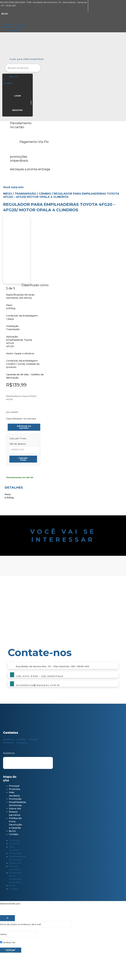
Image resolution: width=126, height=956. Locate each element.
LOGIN (17, 96)
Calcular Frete (23, 459)
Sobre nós (15, 808)
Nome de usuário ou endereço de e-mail (20, 924)
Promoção (15, 798)
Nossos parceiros (14, 813)
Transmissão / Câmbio (33, 193)
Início (7, 193)
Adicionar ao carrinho (24, 427)
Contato (13, 834)
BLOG (12, 831)
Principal (14, 785)
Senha (3, 934)
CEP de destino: (17, 444)
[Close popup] (7, 918)
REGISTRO (17, 110)
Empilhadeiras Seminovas (17, 803)
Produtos (14, 789)
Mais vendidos (14, 794)
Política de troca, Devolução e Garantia (15, 823)
